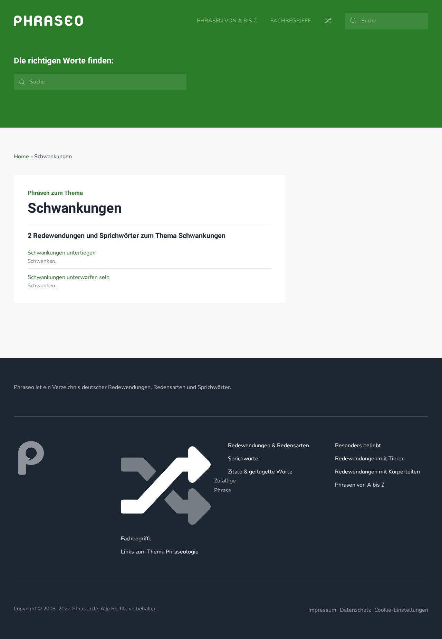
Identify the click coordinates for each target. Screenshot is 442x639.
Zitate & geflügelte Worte (260, 472)
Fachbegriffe (290, 20)
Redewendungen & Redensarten (268, 445)
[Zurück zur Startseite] (48, 20)
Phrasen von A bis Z (227, 20)
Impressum (322, 610)
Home (21, 156)
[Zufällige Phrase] (167, 485)
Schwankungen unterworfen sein (68, 277)
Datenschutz (355, 610)
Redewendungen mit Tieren (370, 458)
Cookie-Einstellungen (401, 610)
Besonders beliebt (358, 445)
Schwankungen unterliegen (62, 253)
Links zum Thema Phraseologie (160, 552)
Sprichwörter (244, 458)
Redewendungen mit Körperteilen (377, 472)
